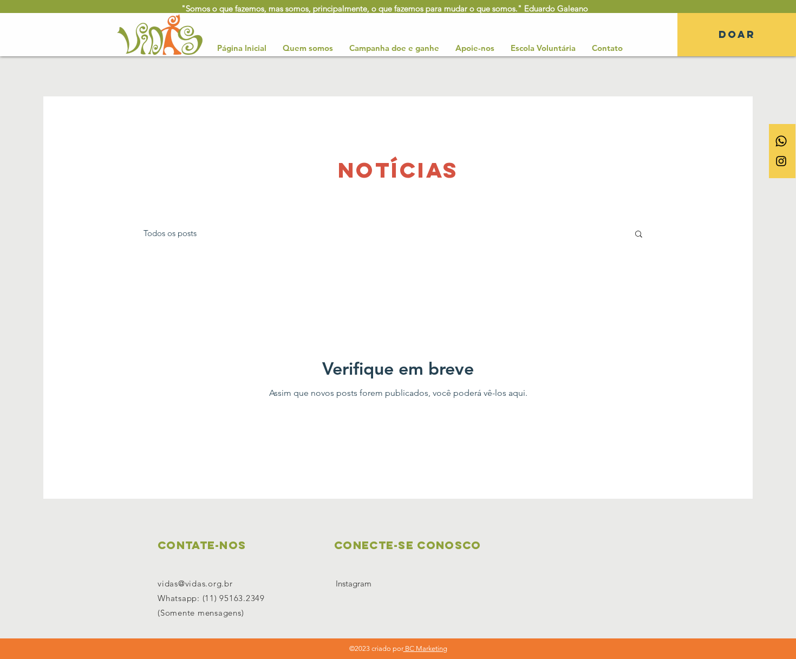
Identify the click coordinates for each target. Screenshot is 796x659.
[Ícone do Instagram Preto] (781, 161)
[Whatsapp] (781, 141)
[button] (639, 234)
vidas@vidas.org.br (195, 583)
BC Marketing (425, 648)
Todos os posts (170, 233)
